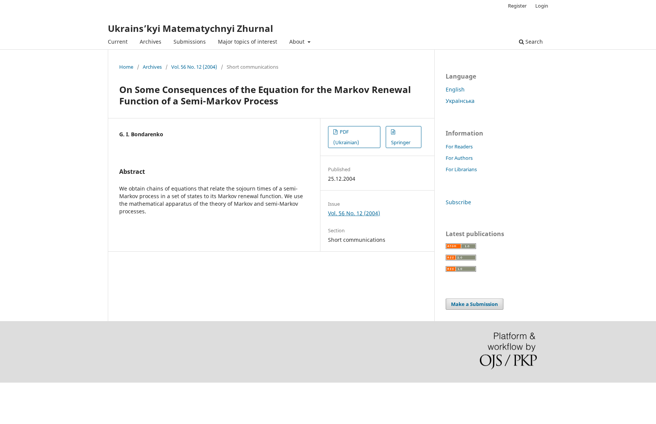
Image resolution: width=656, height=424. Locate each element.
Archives (150, 41)
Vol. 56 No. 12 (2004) (194, 66)
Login (541, 5)
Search (533, 41)
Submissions (189, 41)
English (455, 89)
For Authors (459, 157)
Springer (400, 142)
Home (126, 66)
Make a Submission (474, 304)
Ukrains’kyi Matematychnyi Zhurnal (190, 28)
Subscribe (458, 202)
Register (517, 5)
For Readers (459, 146)
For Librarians (461, 169)
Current (118, 41)
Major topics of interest (247, 41)
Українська (460, 100)
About (297, 41)
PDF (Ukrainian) (346, 137)
